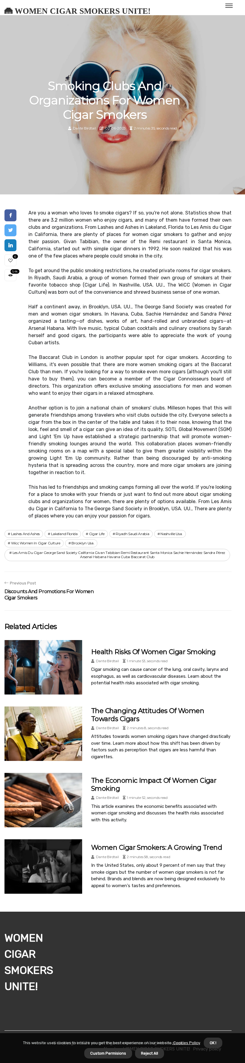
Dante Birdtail (84, 128)
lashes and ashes (25, 534)
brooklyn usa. (82, 543)
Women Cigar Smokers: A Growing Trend (156, 847)
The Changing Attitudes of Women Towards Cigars (147, 715)
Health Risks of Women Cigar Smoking (153, 652)
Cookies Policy (186, 1043)
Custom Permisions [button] (108, 1053)
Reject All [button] (149, 1053)
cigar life (97, 534)
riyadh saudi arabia (132, 534)
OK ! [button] (213, 1043)
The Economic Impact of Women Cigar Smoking (153, 784)
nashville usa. (171, 534)
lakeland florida (64, 534)
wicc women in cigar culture (35, 543)
